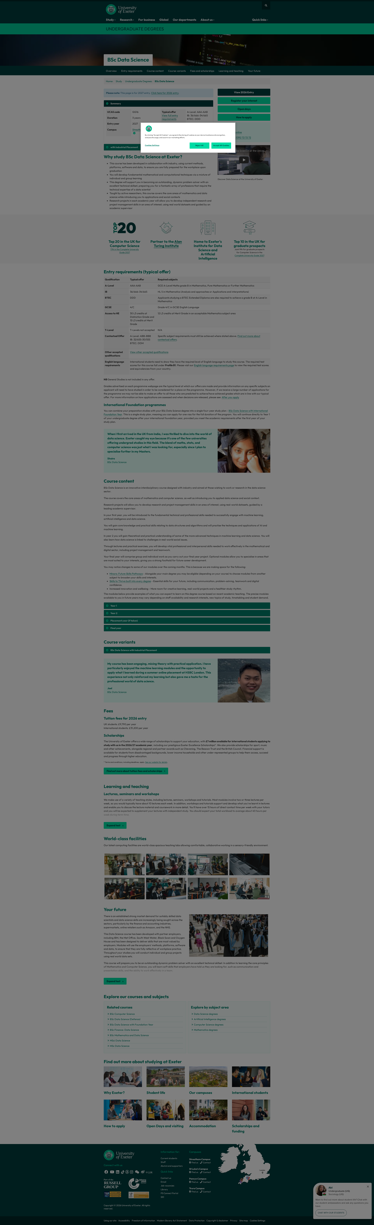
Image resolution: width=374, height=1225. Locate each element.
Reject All (199, 145)
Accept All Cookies (221, 145)
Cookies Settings (152, 145)
